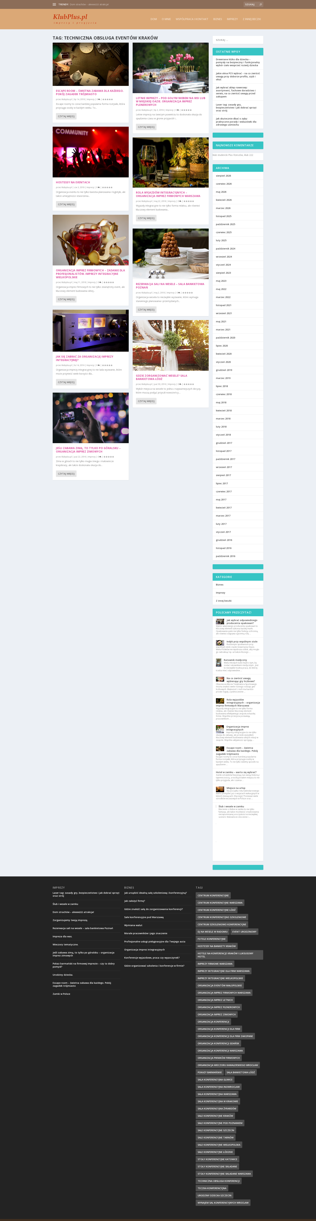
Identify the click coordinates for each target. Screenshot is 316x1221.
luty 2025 (221, 240)
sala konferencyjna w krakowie (218, 1101)
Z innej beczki (252, 19)
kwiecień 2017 (224, 507)
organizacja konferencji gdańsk (218, 1043)
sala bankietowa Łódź (241, 1072)
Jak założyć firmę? (134, 900)
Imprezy (232, 19)
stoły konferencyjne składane (217, 1166)
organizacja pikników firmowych (219, 1057)
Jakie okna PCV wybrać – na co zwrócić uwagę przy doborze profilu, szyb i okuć (238, 76)
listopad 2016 (223, 548)
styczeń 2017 (223, 531)
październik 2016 (225, 556)
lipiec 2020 (222, 345)
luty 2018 (221, 426)
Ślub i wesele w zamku (231, 806)
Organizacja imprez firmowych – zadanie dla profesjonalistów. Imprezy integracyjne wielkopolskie (90, 274)
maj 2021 (221, 321)
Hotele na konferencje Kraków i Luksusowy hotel (225, 955)
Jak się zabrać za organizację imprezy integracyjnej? (84, 358)
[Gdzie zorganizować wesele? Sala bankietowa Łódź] (171, 345)
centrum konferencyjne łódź (217, 909)
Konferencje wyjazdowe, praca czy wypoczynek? (152, 957)
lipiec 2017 (222, 483)
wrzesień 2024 (224, 256)
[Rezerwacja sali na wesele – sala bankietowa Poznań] (171, 254)
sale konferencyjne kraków (215, 1115)
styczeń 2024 (223, 264)
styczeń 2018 (223, 434)
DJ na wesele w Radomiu (213, 931)
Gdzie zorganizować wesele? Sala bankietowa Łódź (161, 377)
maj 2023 (221, 280)
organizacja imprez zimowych (217, 1014)
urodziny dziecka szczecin (214, 1195)
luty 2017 (221, 523)
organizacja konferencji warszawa (220, 1050)
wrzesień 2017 (224, 467)
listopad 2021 (223, 305)
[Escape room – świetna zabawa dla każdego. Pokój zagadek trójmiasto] (91, 64)
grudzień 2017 (224, 442)
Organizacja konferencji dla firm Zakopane (225, 1036)
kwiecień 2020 (224, 353)
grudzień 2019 (224, 370)
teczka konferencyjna (212, 1188)
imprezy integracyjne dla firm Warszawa (224, 971)
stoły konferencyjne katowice (217, 1159)
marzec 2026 (223, 208)
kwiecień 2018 (224, 410)
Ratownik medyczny (235, 660)
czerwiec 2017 (224, 491)
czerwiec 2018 (224, 394)
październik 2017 (225, 459)
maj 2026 (221, 191)
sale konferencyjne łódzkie (215, 1152)
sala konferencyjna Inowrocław (219, 1086)
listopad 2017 (223, 451)
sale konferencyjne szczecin (216, 1130)
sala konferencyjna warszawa (217, 1094)
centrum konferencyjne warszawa (220, 902)
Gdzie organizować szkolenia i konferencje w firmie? (154, 965)
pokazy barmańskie (210, 1072)
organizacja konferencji (213, 1021)
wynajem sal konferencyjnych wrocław (223, 1202)
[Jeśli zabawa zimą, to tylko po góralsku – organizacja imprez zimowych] (91, 418)
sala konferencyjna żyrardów (217, 1108)
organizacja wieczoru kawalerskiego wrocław (228, 1065)
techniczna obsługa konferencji (219, 1180)
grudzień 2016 (224, 540)
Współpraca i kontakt (192, 19)
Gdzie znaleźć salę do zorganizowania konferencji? (153, 909)
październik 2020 (225, 337)
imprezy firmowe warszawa (215, 963)
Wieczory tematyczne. (65, 944)
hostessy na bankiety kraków (217, 946)
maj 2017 (221, 499)
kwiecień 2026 (224, 199)
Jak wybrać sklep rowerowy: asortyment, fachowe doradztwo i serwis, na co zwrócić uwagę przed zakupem (236, 92)
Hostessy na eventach (73, 182)
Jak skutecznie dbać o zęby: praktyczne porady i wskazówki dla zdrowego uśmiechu (236, 121)
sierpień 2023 (223, 272)
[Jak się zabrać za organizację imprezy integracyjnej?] (91, 331)
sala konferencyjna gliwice (215, 1079)
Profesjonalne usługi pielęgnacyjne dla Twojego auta (154, 941)
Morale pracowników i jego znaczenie (145, 933)
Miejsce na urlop (236, 788)
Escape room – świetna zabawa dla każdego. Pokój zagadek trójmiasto (90, 92)
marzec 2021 (223, 329)
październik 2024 (225, 248)
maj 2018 (221, 402)
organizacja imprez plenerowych (219, 1007)
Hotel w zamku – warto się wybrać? (236, 772)
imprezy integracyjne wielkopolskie (220, 978)
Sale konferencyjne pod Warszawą (144, 917)
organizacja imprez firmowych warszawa (224, 992)
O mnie (166, 19)
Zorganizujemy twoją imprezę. (70, 920)
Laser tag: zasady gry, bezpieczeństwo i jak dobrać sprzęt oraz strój (236, 107)
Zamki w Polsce (61, 993)
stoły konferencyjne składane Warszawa (224, 1173)
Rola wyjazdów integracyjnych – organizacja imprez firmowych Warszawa (168, 194)
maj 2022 (221, 289)
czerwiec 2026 (224, 183)
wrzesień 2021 (224, 313)
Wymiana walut (133, 925)
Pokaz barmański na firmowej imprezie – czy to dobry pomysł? (84, 965)
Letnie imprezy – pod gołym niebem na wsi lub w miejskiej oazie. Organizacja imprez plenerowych (170, 101)
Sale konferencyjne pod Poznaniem (220, 1123)
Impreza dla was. (62, 936)
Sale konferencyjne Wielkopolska (219, 1144)
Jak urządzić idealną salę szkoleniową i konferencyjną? (155, 892)
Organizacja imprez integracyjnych (88, 4)
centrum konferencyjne (213, 895)
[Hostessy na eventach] (91, 152)
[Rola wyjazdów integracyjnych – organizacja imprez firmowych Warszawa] (171, 162)
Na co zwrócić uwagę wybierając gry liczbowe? (241, 680)
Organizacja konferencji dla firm (219, 1028)
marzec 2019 (223, 378)
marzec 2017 (223, 515)
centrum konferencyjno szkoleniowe (222, 917)
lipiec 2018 (222, 386)
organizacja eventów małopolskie (220, 985)
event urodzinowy (244, 931)
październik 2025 (225, 224)
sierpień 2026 (223, 175)
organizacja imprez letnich (215, 999)
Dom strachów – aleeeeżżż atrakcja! (73, 912)
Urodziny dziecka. (63, 974)
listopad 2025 (223, 216)
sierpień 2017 (223, 475)
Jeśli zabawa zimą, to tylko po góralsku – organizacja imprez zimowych (88, 449)
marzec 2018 (223, 418)
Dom (154, 19)
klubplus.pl (67, 99)
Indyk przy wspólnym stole (242, 641)
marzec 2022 (223, 297)
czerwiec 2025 (224, 232)
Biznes (217, 19)
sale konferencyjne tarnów (216, 1137)
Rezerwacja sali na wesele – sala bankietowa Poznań (170, 285)
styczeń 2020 (223, 362)
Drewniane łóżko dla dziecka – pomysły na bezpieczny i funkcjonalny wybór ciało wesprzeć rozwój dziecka (238, 62)
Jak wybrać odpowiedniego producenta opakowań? (242, 622)
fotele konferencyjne (212, 938)
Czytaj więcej (66, 116)
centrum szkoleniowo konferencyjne (222, 924)
